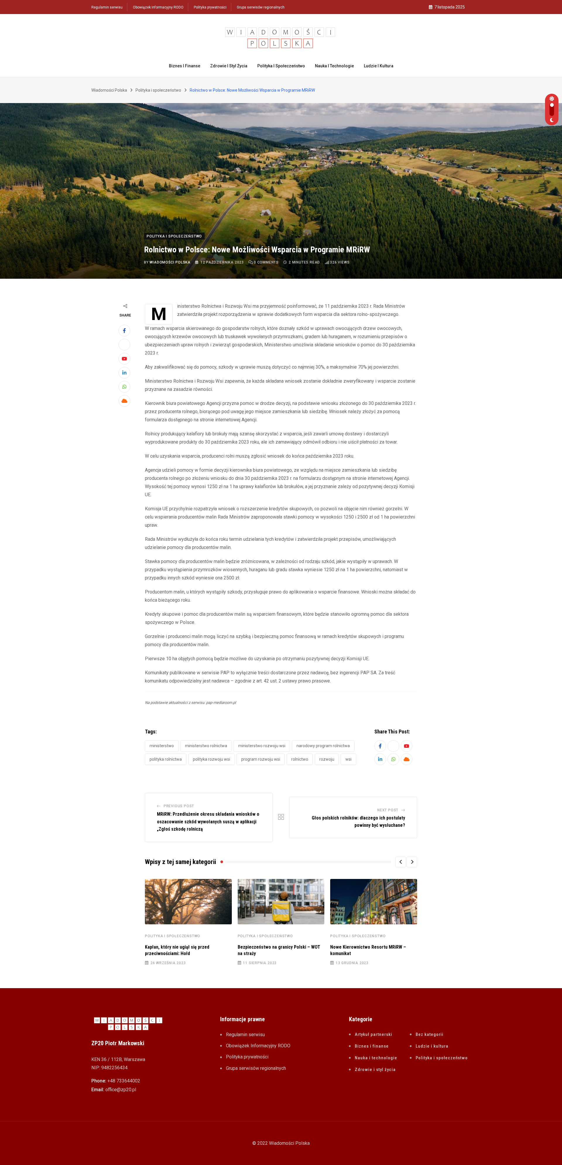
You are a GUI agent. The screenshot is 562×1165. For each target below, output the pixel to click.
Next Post (387, 810)
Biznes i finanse (184, 66)
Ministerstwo (162, 745)
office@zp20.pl (120, 1089)
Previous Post (179, 806)
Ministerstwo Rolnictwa (206, 745)
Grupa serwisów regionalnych (261, 7)
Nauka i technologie (334, 66)
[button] (400, 862)
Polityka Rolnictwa (166, 759)
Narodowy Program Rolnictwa (323, 745)
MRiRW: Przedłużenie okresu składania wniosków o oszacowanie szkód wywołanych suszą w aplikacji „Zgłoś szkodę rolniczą (208, 821)
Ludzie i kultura (378, 66)
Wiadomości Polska (170, 262)
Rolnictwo (299, 759)
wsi (348, 759)
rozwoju (326, 759)
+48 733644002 (123, 1081)
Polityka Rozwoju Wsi (211, 759)
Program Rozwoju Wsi (260, 759)
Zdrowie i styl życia (228, 66)
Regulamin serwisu (107, 7)
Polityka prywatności (210, 7)
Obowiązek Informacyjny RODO (158, 7)
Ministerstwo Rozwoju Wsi (261, 745)
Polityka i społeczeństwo (281, 66)
